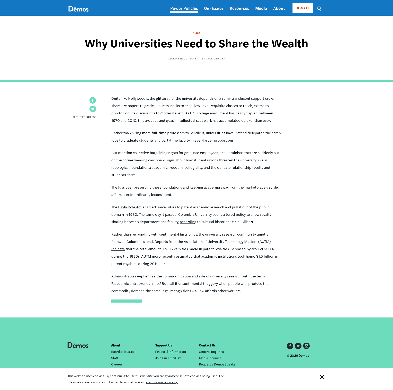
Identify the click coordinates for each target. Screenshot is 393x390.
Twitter (298, 346)
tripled (252, 112)
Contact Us (207, 345)
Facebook (290, 346)
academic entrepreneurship (136, 283)
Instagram (306, 346)
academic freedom (167, 167)
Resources (239, 8)
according (188, 221)
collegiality (193, 167)
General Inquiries (211, 351)
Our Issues (214, 8)
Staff (114, 357)
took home (246, 256)
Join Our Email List (168, 357)
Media (261, 8)
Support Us (163, 345)
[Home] (78, 13)
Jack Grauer (216, 58)
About (279, 8)
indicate (118, 248)
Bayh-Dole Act (130, 206)
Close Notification (317, 379)
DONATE (303, 7)
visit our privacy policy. (162, 382)
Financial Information (170, 351)
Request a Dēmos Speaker (218, 364)
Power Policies (184, 8)
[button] (92, 100)
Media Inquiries (210, 357)
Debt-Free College (84, 117)
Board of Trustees (123, 351)
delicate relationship (234, 167)
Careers (117, 364)
